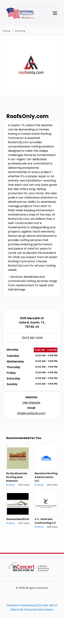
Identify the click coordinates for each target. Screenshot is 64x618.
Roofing (20, 30)
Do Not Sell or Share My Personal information (34, 607)
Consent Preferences (21, 605)
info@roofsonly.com (31, 413)
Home (6, 30)
